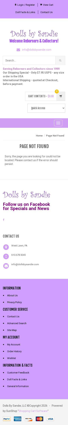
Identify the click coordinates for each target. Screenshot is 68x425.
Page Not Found (55, 135)
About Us (12, 295)
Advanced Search (16, 323)
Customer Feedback (18, 372)
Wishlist (11, 358)
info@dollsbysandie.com (36, 49)
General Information (18, 386)
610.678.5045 (18, 254)
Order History (14, 351)
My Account (13, 344)
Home (39, 135)
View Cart (48, 4)
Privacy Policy (14, 302)
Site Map (12, 330)
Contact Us (46, 12)
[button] (34, 227)
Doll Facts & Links (25, 12)
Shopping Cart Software (33, 410)
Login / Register (26, 4)
